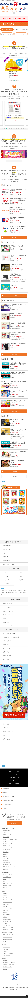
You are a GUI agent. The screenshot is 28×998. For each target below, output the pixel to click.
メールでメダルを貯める (7, 34)
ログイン (14, 14)
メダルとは (21, 34)
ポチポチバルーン (8, 614)
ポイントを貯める (7, 939)
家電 (21, 576)
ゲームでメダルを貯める (21, 29)
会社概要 (4, 808)
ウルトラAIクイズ (8, 607)
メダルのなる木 (7, 921)
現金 (21, 572)
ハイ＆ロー (5, 923)
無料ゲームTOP (7, 603)
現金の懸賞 (5, 852)
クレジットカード (8, 648)
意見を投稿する (15, 823)
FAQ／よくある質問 (14, 783)
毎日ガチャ (6, 504)
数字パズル (5, 912)
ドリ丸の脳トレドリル (8, 929)
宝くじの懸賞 (6, 849)
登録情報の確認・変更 (7, 800)
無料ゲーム (5, 891)
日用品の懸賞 (6, 860)
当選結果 (5, 557)
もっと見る (14, 237)
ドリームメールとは (14, 771)
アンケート (22, 504)
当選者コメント (7, 560)
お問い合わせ (6, 739)
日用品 (21, 580)
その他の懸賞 (6, 862)
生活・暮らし (6, 659)
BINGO (5, 893)
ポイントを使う (7, 941)
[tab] (11, 80)
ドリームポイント (7, 937)
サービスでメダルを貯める (7, 29)
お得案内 (16, 11)
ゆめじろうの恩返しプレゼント (10, 839)
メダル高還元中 (7, 641)
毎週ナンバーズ (7, 553)
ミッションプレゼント (9, 633)
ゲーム (12, 11)
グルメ (7, 580)
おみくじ (5, 895)
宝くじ (7, 572)
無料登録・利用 (7, 655)
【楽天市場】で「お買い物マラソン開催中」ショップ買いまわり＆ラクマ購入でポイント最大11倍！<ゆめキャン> (14, 592)
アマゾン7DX (6, 914)
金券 (7, 576)
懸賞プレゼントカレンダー (10, 564)
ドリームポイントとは (9, 731)
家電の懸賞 (5, 856)
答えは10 (5, 910)
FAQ (4, 735)
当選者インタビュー (8, 835)
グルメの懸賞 (6, 858)
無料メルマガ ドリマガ (14, 780)
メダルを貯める (7, 10)
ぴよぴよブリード (8, 622)
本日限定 (22, 496)
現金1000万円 (7, 545)
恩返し (14, 504)
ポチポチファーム (8, 611)
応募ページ (5, 832)
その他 (7, 583)
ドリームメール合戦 (8, 927)
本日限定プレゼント (8, 864)
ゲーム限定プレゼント (8, 841)
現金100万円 (5, 496)
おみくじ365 (14, 496)
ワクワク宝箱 (6, 925)
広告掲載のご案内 (6, 804)
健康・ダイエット (8, 652)
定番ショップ (6, 644)
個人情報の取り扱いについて (9, 796)
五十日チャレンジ (7, 843)
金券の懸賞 (5, 854)
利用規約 (4, 792)
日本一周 (5, 618)
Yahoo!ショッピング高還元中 (11, 637)
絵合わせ (5, 917)
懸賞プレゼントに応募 (3, 10)
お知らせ (20, 10)
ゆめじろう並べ (7, 919)
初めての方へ (25, 10)
